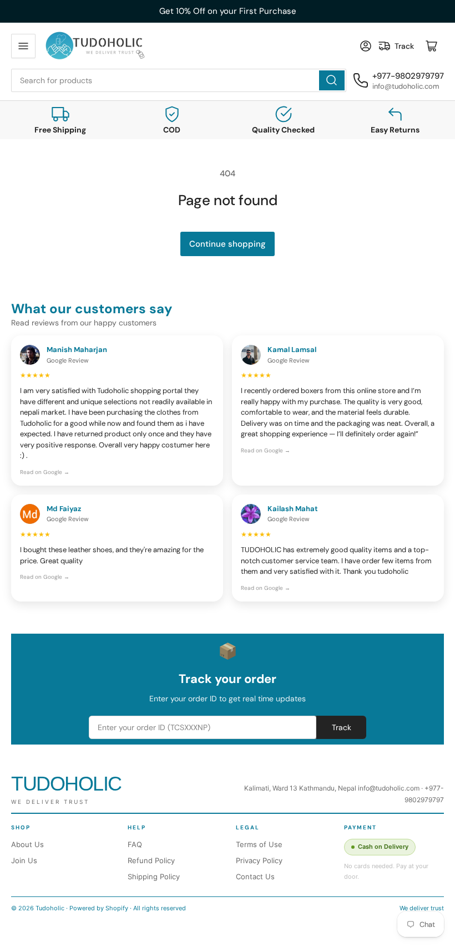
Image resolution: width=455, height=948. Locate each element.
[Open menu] (23, 46)
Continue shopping (227, 243)
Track (341, 727)
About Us (27, 844)
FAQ (135, 844)
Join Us (24, 860)
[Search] (332, 80)
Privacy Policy (259, 860)
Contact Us (255, 876)
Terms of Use (259, 844)
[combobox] (178, 80)
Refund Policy (151, 860)
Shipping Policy (154, 876)
